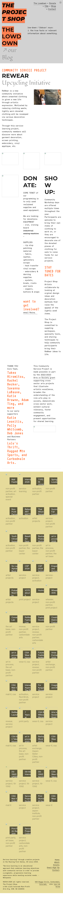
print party (24, 721)
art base (10, 840)
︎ (60, 2)
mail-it (8, 694)
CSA (46, 6)
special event (9, 498)
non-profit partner (10, 490)
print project (25, 599)
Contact (52, 9)
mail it (8, 805)
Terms (57, 887)
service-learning (23, 490)
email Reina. (30, 312)
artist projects (36, 519)
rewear (22, 626)
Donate (52, 3)
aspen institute (36, 812)
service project (35, 627)
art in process (49, 546)
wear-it (22, 661)
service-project (49, 519)
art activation (11, 492)
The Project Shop (14, 12)
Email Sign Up (53, 868)
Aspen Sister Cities (35, 754)
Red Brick (23, 697)
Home (57, 860)
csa (28, 661)
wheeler (49, 599)
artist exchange (50, 663)
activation (36, 488)
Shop (53, 6)
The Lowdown (40, 3)
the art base (51, 555)
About (56, 862)
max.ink (57, 884)
